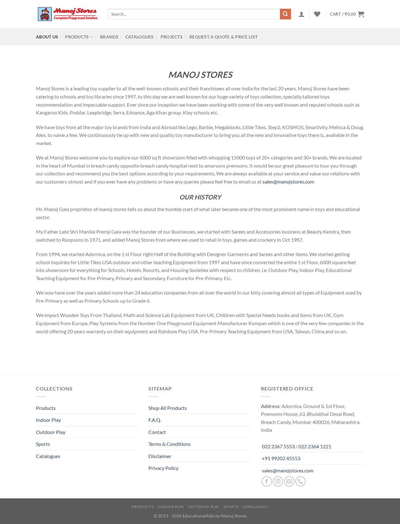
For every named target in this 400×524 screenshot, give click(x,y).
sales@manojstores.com (288, 181)
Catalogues (139, 36)
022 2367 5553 (278, 446)
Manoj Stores (234, 515)
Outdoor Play (50, 432)
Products (77, 36)
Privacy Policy (163, 468)
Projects (171, 36)
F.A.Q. (154, 420)
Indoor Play (48, 420)
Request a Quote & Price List (223, 36)
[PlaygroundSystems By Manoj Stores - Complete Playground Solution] (67, 14)
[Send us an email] (289, 481)
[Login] (301, 14)
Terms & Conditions (169, 444)
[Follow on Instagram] (278, 481)
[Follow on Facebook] (267, 481)
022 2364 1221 (314, 446)
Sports (43, 444)
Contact (157, 432)
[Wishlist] (317, 14)
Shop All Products (167, 408)
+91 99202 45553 (281, 458)
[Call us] (300, 481)
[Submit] (285, 14)
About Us (47, 36)
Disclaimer (159, 456)
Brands (109, 36)
